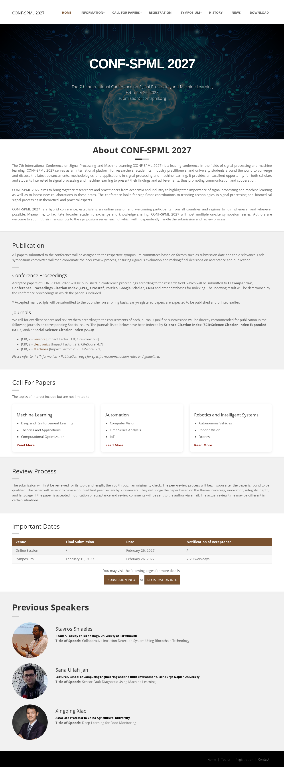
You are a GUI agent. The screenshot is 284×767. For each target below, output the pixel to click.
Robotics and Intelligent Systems (226, 415)
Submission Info (121, 580)
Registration (160, 12)
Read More (26, 445)
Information (92, 12)
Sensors (39, 339)
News (236, 12)
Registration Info (162, 580)
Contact (263, 759)
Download (259, 12)
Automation (117, 415)
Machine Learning (34, 415)
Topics (226, 759)
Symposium (190, 12)
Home (66, 12)
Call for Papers (126, 12)
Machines (41, 349)
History (216, 12)
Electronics (42, 344)
